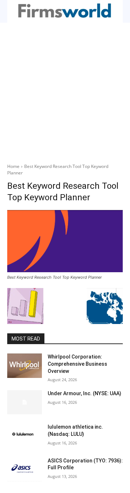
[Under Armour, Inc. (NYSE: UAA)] (24, 402)
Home (13, 166)
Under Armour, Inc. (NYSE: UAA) (84, 393)
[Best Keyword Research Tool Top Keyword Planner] (65, 241)
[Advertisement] (65, 91)
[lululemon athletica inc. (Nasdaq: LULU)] (24, 436)
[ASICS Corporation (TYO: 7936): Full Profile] (24, 469)
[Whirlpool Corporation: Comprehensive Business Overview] (24, 365)
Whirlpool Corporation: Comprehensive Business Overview (77, 364)
